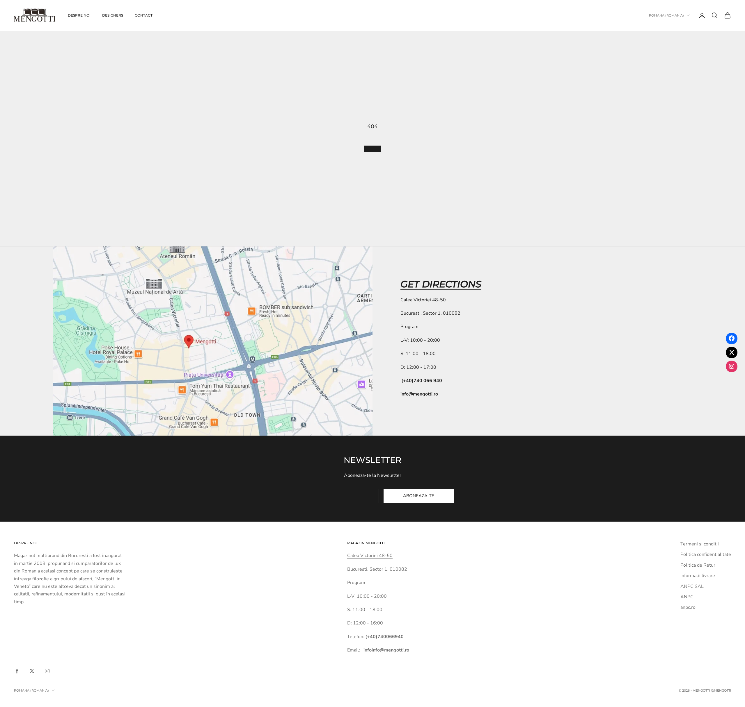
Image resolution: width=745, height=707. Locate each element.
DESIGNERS (112, 15)
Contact (143, 15)
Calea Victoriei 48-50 (423, 300)
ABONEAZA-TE (418, 496)
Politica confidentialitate (705, 554)
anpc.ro (688, 607)
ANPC (686, 597)
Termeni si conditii (699, 544)
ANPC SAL (692, 586)
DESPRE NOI (79, 15)
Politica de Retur (697, 565)
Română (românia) (666, 15)
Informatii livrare (697, 575)
